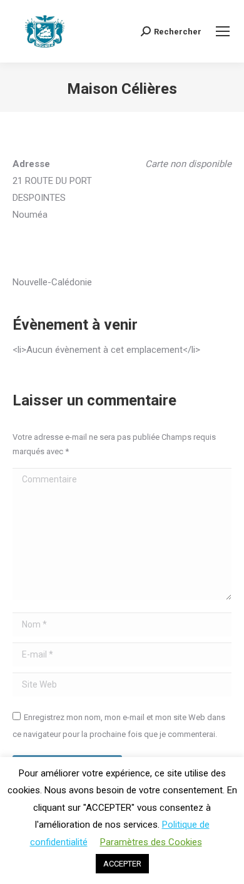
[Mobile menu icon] (222, 31)
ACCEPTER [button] (122, 863)
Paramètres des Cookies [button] (151, 842)
